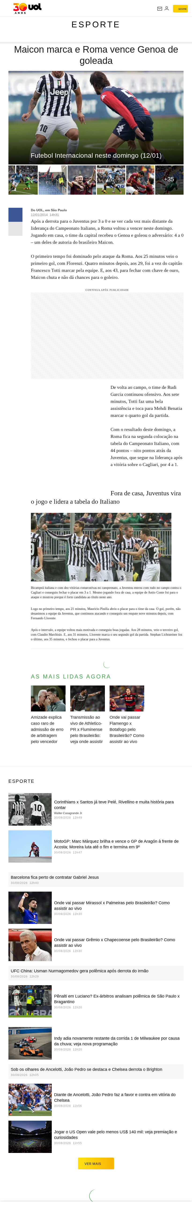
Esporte (96, 24)
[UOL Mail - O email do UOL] (159, 8)
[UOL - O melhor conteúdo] (27, 8)
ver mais (93, 1164)
